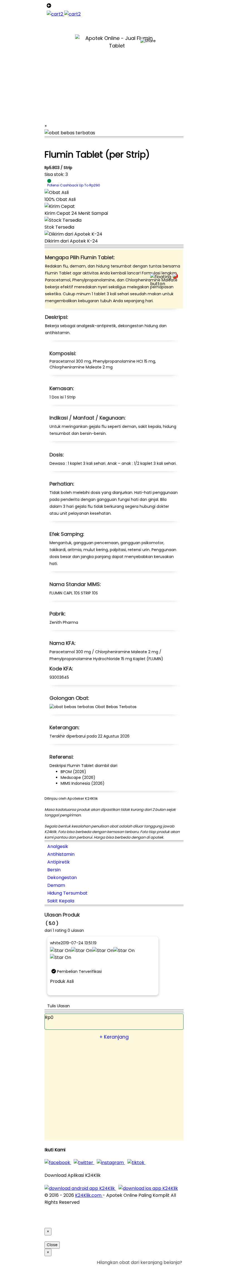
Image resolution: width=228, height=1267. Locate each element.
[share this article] (148, 41)
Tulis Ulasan (58, 1006)
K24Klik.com (89, 1195)
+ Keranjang (114, 1037)
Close (52, 1245)
